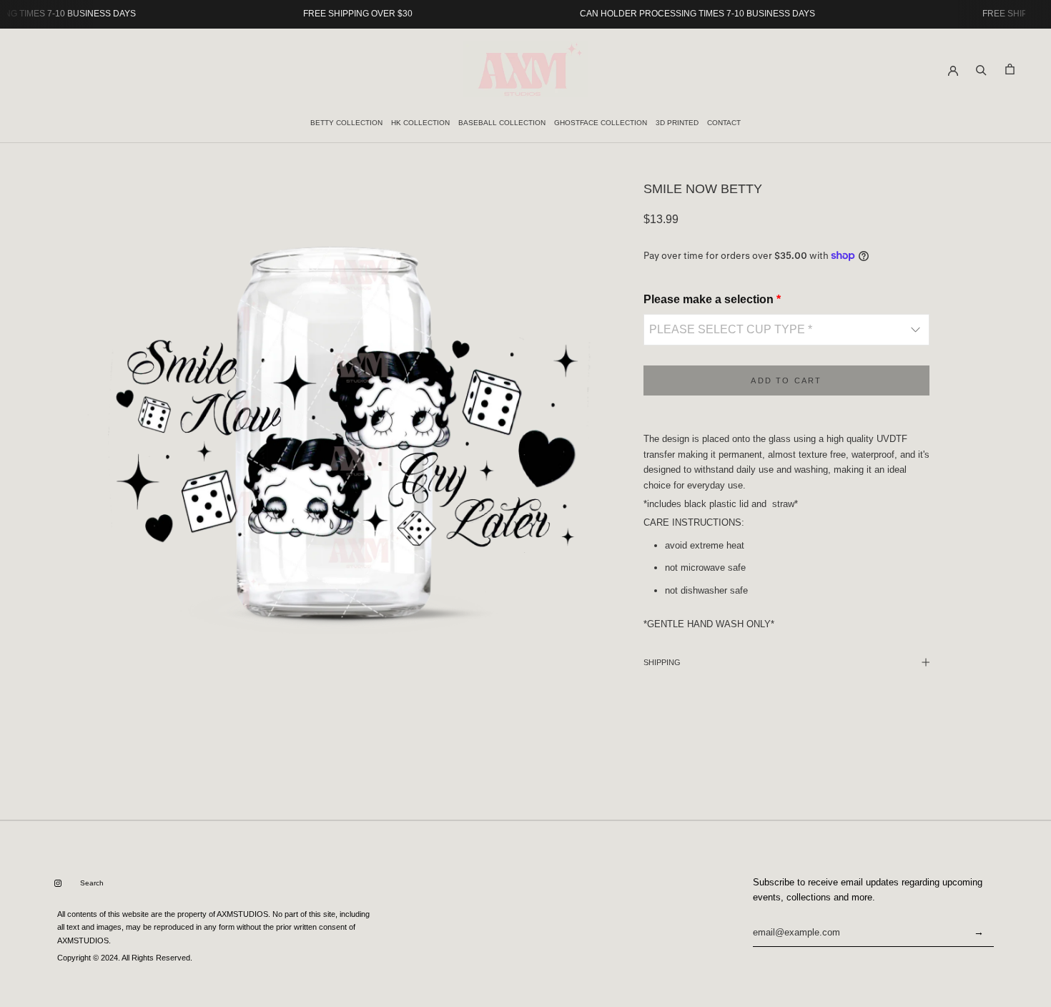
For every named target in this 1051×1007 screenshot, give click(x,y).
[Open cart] (1010, 69)
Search (92, 883)
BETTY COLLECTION (346, 123)
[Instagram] (57, 884)
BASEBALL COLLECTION (502, 123)
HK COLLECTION (420, 123)
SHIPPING (662, 662)
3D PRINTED (677, 123)
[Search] (981, 69)
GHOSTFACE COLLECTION (600, 123)
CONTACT (724, 123)
